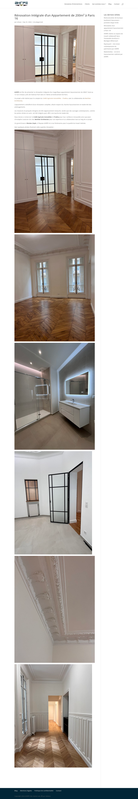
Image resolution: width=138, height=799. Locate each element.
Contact (117, 4)
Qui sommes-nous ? (99, 4)
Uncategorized (38, 22)
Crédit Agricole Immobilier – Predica (55, 98)
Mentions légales (26, 791)
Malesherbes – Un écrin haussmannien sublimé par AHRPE (113, 54)
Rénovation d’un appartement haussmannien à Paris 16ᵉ (113, 28)
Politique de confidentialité (43, 791)
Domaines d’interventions (73, 4)
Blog (109, 4)
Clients (87, 4)
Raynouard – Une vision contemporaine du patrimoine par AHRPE (112, 46)
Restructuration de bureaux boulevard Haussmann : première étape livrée (113, 20)
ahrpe (19, 22)
